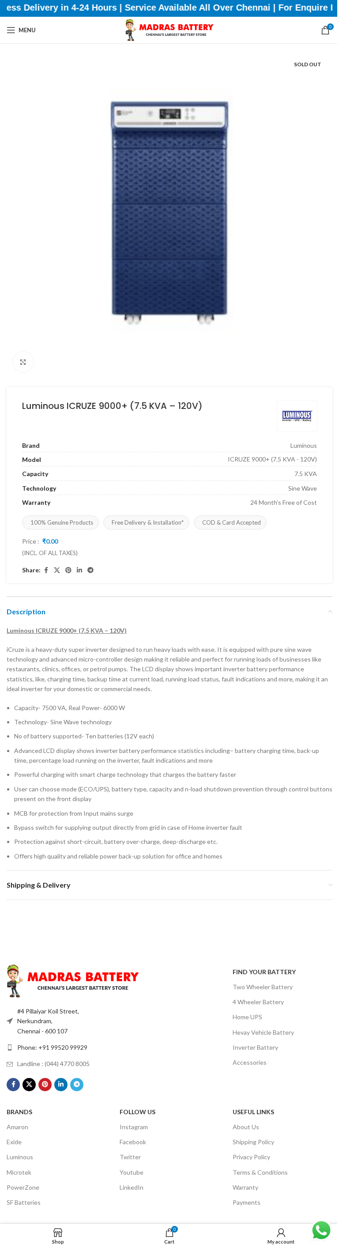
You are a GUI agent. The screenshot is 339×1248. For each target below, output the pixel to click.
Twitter (130, 1157)
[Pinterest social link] (68, 570)
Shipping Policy (253, 1142)
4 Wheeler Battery (258, 1002)
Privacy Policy (251, 1157)
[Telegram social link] (90, 570)
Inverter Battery (255, 1047)
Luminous (20, 1157)
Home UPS (247, 1017)
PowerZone (23, 1187)
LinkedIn (131, 1187)
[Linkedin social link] (79, 570)
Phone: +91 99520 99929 (52, 1047)
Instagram (134, 1127)
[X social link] (57, 570)
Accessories (250, 1062)
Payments (246, 1202)
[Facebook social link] (46, 570)
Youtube (131, 1172)
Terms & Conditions (260, 1172)
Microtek (19, 1172)
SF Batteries (24, 1202)
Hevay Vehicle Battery (263, 1032)
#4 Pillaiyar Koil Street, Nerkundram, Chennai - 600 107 (48, 1021)
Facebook (133, 1142)
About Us (246, 1127)
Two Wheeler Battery (263, 987)
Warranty (245, 1187)
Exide (14, 1142)
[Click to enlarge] (23, 362)
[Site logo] (169, 29)
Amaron (17, 1127)
